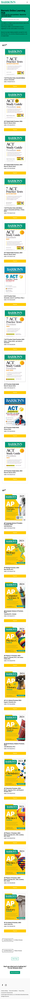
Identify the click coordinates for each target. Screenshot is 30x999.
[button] (15, 86)
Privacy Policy (21, 990)
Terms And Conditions (13, 990)
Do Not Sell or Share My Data (7, 992)
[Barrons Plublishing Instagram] (5, 985)
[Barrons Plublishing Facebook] (2, 985)
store (4, 35)
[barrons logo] (8, 2)
